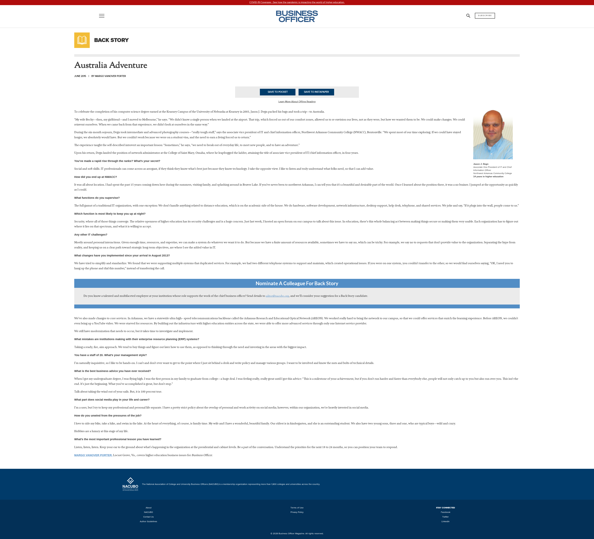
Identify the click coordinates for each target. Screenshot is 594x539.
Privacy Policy (297, 512)
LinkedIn (445, 521)
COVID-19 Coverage (297, 2)
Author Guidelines (148, 521)
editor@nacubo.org (277, 296)
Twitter (445, 517)
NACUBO (148, 512)
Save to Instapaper (316, 92)
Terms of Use (297, 508)
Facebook (445, 512)
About (148, 508)
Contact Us (148, 517)
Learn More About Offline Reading (297, 102)
